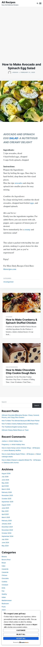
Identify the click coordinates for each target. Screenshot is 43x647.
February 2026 (7, 492)
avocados (18, 183)
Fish (3, 591)
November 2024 (7, 530)
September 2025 (7, 502)
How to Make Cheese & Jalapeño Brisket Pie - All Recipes (21, 460)
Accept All (20, 638)
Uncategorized (8, 282)
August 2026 (6, 473)
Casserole (5, 569)
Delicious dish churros (11, 462)
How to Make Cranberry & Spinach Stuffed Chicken (21, 321)
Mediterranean (7, 600)
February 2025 (7, 520)
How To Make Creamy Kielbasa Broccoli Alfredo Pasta (20, 424)
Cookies (4, 581)
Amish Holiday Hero (15, 441)
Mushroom (5, 603)
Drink (3, 588)
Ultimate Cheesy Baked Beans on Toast (15, 430)
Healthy (4, 594)
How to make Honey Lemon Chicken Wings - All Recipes (21, 448)
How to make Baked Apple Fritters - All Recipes (18, 454)
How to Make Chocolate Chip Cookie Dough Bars (21, 371)
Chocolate (5, 578)
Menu (40, 3)
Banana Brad (6, 559)
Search (4, 402)
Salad (4, 610)
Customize (20, 630)
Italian (4, 597)
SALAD (13, 138)
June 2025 (5, 508)
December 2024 (7, 527)
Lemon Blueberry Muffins (12, 450)
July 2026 (5, 476)
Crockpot (5, 585)
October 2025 (6, 498)
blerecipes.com (9, 269)
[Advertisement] (21, 34)
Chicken (9, 317)
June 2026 (5, 480)
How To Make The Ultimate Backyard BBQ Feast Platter (20, 420)
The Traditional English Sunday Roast (14, 427)
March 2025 (6, 517)
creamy (27, 229)
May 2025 (5, 511)
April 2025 (5, 514)
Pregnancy (5, 444)
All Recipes (8, 2)
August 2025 (6, 505)
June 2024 (5, 542)
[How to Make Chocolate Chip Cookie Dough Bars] (21, 353)
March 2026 (6, 489)
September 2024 (7, 536)
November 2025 (7, 495)
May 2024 (5, 546)
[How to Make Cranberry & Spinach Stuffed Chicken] (21, 302)
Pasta (4, 607)
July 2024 (5, 539)
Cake (3, 566)
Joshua (15, 72)
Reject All (20, 634)
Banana (4, 556)
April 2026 (5, 486)
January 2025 (6, 524)
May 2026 (5, 483)
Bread (4, 563)
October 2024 (6, 533)
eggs (32, 202)
